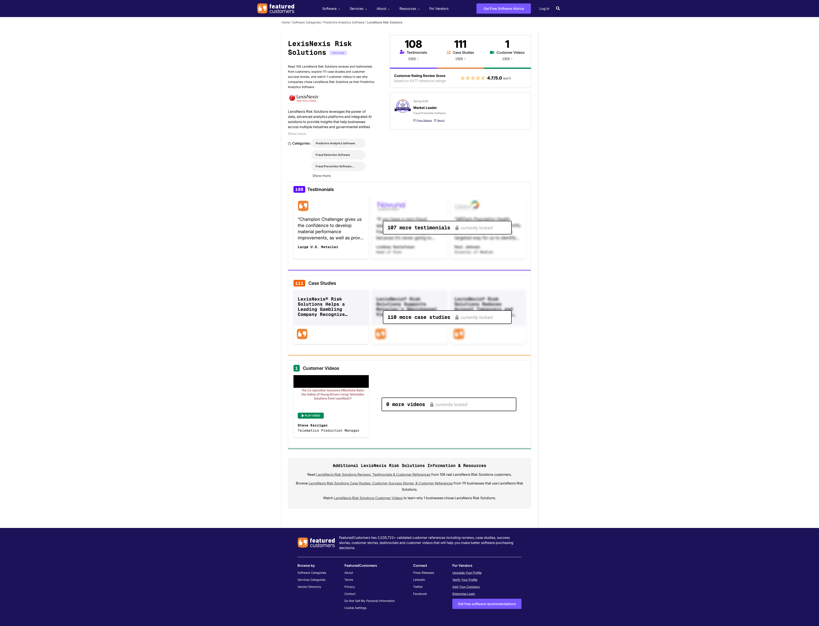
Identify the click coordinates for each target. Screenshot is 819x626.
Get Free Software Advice (504, 8)
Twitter (418, 586)
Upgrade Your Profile (467, 572)
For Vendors (439, 8)
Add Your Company (466, 586)
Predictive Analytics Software (343, 22)
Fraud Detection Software (333, 154)
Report (441, 120)
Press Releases (423, 572)
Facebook (420, 594)
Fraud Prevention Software (333, 166)
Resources (407, 8)
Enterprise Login (463, 594)
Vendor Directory (309, 586)
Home (286, 22)
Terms (348, 579)
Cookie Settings (355, 608)
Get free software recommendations (487, 604)
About (381, 8)
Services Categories (311, 579)
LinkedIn (419, 579)
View (412, 58)
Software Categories (306, 22)
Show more (297, 134)
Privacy (349, 586)
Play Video (312, 415)
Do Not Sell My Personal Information (369, 601)
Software (329, 8)
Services (356, 8)
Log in (544, 8)
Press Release (424, 120)
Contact (350, 594)
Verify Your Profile (464, 579)
